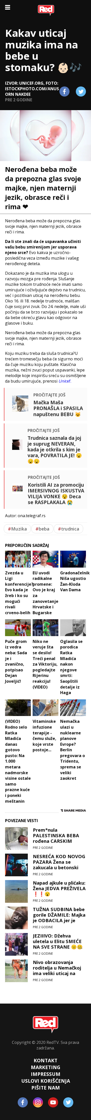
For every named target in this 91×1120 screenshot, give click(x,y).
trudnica (68, 529)
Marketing (45, 1067)
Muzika (17, 529)
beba (42, 529)
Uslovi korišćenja (45, 1080)
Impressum (45, 1074)
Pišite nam (45, 1087)
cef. (64, 381)
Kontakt (45, 1060)
